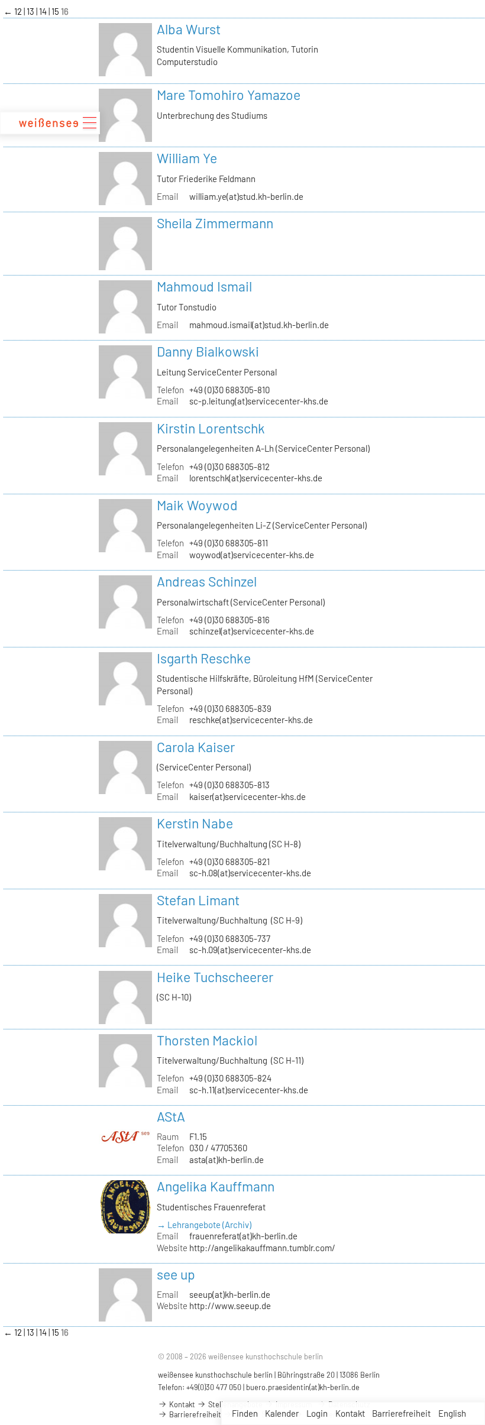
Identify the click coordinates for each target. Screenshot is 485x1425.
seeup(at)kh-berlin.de (229, 1294)
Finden (245, 1413)
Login (317, 1413)
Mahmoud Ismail (204, 286)
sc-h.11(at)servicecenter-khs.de (248, 1089)
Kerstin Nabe (195, 823)
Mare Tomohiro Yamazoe (228, 94)
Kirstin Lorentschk (211, 428)
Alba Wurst (189, 29)
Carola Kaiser (196, 747)
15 (56, 11)
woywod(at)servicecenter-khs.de (251, 554)
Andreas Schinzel (207, 581)
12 (19, 11)
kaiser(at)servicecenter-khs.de (247, 796)
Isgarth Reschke (204, 658)
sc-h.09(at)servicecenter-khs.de (250, 949)
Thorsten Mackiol (207, 1040)
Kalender (282, 1413)
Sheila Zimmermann (215, 223)
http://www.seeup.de (230, 1305)
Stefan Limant (198, 900)
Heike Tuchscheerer (215, 977)
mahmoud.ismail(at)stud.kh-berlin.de (259, 324)
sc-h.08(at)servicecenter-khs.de (250, 872)
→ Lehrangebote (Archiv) (204, 1224)
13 (31, 11)
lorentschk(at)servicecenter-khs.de (255, 477)
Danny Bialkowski (208, 351)
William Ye (187, 158)
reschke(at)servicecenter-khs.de (251, 719)
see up (176, 1274)
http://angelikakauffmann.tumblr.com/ (262, 1247)
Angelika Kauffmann (215, 1186)
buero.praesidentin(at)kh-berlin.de (303, 1387)
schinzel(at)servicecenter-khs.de (251, 631)
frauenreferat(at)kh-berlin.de (243, 1235)
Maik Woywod (197, 505)
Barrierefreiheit (401, 1413)
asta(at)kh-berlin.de (226, 1159)
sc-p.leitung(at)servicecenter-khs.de (258, 401)
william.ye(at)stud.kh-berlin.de (246, 196)
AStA (171, 1116)
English (452, 1413)
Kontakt (350, 1413)
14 (43, 11)
